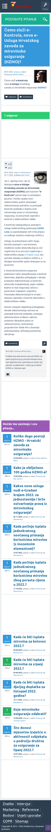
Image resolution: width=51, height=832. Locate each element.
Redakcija (27, 173)
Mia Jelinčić (17, 479)
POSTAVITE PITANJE (21, 19)
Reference (30, 810)
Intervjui (23, 804)
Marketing (11, 810)
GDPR (7, 821)
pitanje (16, 72)
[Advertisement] (25, 138)
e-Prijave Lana (32, 254)
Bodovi (8, 815)
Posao (38, 458)
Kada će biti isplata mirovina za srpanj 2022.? (28, 664)
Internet (39, 517)
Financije (39, 476)
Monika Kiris (18, 519)
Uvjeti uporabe (29, 815)
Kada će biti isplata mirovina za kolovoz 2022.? (29, 641)
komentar (17, 351)
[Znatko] (20, 4)
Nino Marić (19, 74)
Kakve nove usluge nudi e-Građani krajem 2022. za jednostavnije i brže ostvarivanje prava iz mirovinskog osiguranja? (30, 499)
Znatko (27, 175)
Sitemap (21, 821)
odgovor (17, 173)
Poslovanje (8, 74)
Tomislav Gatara (19, 721)
